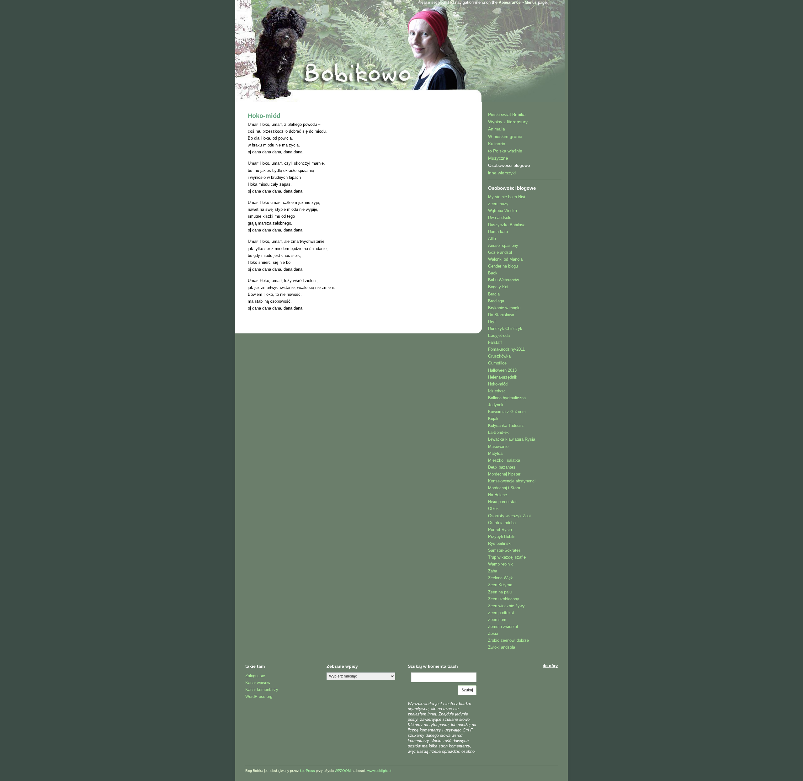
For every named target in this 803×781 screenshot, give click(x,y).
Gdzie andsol (500, 252)
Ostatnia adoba (502, 522)
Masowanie (498, 446)
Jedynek (495, 404)
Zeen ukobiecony (503, 599)
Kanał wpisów (257, 682)
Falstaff (495, 342)
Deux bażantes (501, 467)
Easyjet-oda (499, 335)
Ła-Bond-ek (498, 432)
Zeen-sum (497, 619)
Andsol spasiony (503, 245)
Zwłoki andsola (501, 647)
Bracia (494, 294)
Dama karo (498, 231)
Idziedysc (497, 391)
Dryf (492, 321)
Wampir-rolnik (500, 564)
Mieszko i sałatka (504, 460)
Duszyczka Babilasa (506, 224)
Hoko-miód (264, 115)
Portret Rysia (500, 529)
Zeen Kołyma (500, 584)
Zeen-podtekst (501, 612)
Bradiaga (496, 301)
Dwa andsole (499, 217)
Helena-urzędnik (502, 377)
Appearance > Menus (518, 2)
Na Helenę (497, 494)
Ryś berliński (500, 543)
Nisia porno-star (502, 501)
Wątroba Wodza (502, 210)
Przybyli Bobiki (501, 536)
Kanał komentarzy (261, 689)
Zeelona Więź (500, 578)
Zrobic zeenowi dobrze (508, 640)
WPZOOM (343, 771)
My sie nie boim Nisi (506, 196)
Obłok (493, 508)
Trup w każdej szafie (507, 557)
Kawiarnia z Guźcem (507, 411)
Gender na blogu (503, 266)
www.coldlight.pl (379, 771)
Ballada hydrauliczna (507, 398)
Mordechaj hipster (504, 474)
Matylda (495, 453)
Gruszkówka (499, 356)
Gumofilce (497, 363)
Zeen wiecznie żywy (506, 605)
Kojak (493, 418)
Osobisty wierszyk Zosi (509, 515)
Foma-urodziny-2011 (506, 349)
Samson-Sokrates (504, 550)
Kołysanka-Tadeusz (506, 425)
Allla (492, 238)
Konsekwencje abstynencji (512, 481)
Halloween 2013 (502, 370)
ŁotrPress (307, 771)
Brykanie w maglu (504, 307)
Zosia (493, 633)
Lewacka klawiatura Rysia (511, 439)
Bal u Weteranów (503, 280)
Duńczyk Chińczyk (505, 328)
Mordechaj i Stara (504, 488)
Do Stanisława (501, 314)
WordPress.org (258, 696)
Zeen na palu (500, 592)
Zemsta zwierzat (503, 626)
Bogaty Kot (498, 286)
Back (492, 273)
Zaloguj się (255, 675)
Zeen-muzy (498, 203)
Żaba (492, 571)
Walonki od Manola (505, 259)
